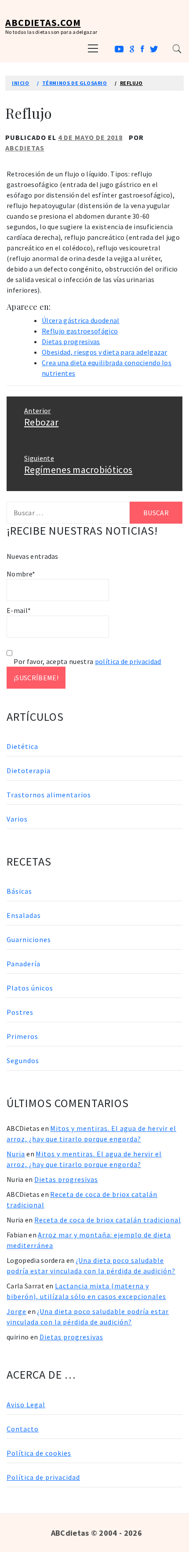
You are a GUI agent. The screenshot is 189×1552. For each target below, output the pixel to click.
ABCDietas (24, 147)
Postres (20, 1012)
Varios (17, 819)
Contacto (23, 1428)
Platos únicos (30, 987)
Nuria (16, 1153)
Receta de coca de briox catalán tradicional (107, 1219)
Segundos (23, 1060)
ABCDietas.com (42, 22)
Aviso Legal (26, 1404)
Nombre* (21, 573)
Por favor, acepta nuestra (86, 661)
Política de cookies (39, 1453)
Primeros (22, 1036)
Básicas (19, 891)
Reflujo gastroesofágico (80, 331)
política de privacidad (128, 661)
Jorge (16, 1311)
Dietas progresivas (71, 341)
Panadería (23, 963)
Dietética (22, 746)
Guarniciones (29, 939)
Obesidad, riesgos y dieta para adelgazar (104, 352)
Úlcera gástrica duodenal (81, 320)
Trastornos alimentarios (49, 794)
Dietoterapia (29, 770)
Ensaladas (24, 915)
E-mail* (19, 610)
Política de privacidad (43, 1477)
